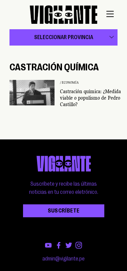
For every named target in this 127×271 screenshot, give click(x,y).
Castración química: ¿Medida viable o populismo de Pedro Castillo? (90, 97)
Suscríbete (64, 211)
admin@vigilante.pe (63, 259)
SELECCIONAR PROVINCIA (63, 37)
